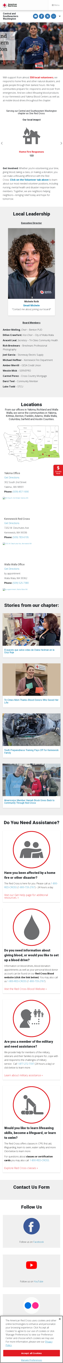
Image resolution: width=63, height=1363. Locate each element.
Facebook (38, 1241)
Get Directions (11, 477)
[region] (31, 1339)
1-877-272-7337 (25, 1063)
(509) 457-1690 (21, 491)
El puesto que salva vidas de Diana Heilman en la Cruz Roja (29, 651)
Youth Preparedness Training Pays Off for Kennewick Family (31, 751)
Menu (56, 5)
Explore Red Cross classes (20, 1168)
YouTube (38, 1281)
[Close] (60, 1319)
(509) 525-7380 (21, 583)
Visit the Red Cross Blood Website (24, 989)
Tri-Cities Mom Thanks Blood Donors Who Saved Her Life (31, 701)
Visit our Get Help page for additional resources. (26, 896)
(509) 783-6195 (21, 537)
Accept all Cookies (31, 1353)
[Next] (61, 143)
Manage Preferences (31, 1360)
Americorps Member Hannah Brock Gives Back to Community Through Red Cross (29, 801)
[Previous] (1, 143)
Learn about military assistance (22, 1075)
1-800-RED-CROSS (17, 981)
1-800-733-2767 (26, 887)
